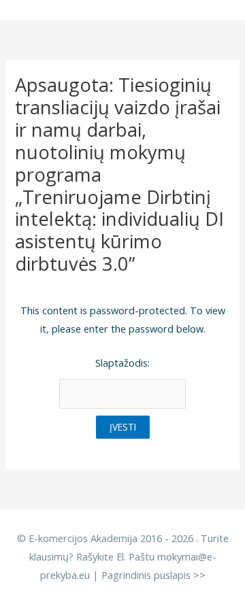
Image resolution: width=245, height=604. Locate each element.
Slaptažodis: (122, 362)
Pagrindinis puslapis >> (153, 575)
